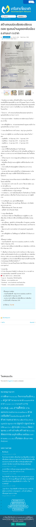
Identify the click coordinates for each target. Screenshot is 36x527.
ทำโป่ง (25, 420)
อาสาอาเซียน (11, 438)
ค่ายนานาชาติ (18, 400)
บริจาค (30, 420)
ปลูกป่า (20, 423)
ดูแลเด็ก (22, 416)
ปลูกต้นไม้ (4, 424)
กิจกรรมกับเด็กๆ (25, 396)
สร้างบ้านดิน (14, 430)
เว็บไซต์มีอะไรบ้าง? (18, 501)
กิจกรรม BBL (13, 397)
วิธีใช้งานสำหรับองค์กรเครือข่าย (18, 507)
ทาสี (28, 415)
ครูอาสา (7, 400)
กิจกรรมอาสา (6, 318)
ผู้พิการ (19, 427)
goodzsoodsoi (7, 37)
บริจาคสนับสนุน (18, 510)
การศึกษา (5, 396)
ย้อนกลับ (32, 322)
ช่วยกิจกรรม (13, 412)
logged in (10, 381)
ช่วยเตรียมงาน (22, 412)
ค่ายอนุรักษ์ (27, 400)
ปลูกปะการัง (11, 423)
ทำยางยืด (19, 420)
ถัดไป (3, 322)
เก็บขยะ (19, 438)
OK (13, 524)
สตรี (8, 430)
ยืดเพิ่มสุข (5, 452)
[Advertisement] (18, 351)
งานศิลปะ (19, 408)
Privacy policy (21, 524)
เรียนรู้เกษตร (4, 441)
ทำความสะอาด (8, 419)
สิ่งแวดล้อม (32, 430)
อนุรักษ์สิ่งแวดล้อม (20, 434)
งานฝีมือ (11, 408)
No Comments (6, 38)
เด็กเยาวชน (28, 438)
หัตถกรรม (6, 434)
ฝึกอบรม (25, 427)
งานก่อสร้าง (19, 404)
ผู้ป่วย (14, 427)
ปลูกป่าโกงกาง (8, 427)
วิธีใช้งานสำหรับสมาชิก (18, 504)
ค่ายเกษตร (8, 404)
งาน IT (13, 404)
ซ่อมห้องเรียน (15, 416)
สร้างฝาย (24, 430)
